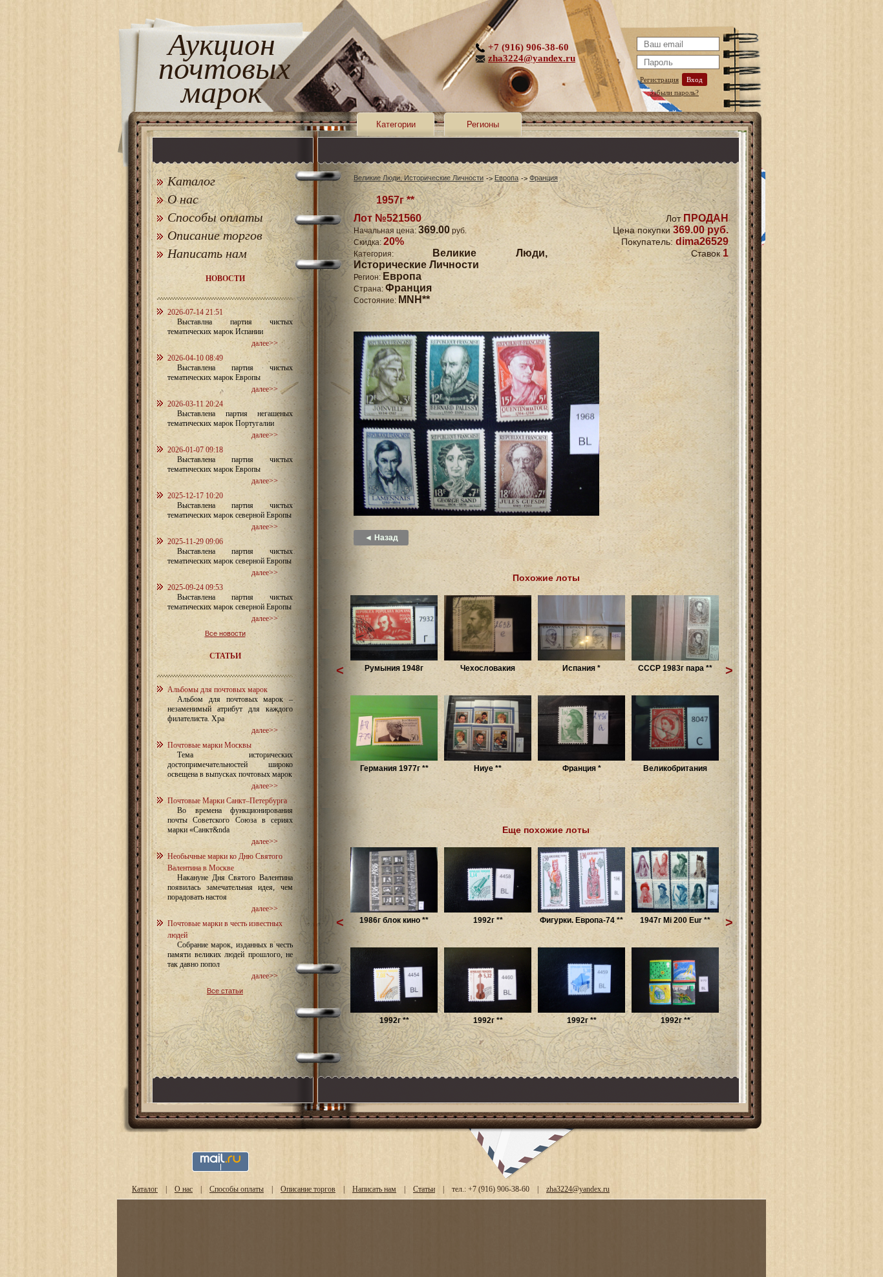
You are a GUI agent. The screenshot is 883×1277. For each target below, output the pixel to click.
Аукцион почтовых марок (221, 70)
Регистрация (659, 79)
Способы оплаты (215, 217)
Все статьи (225, 991)
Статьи (424, 1189)
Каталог (191, 181)
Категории (396, 124)
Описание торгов (214, 235)
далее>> (264, 343)
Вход (694, 79)
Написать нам (207, 253)
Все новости (225, 633)
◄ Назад (381, 537)
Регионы (483, 124)
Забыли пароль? (674, 92)
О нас (182, 199)
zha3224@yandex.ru (531, 58)
